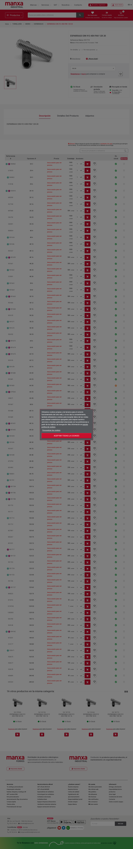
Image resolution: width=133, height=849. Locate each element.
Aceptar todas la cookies (66, 436)
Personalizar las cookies (51, 430)
